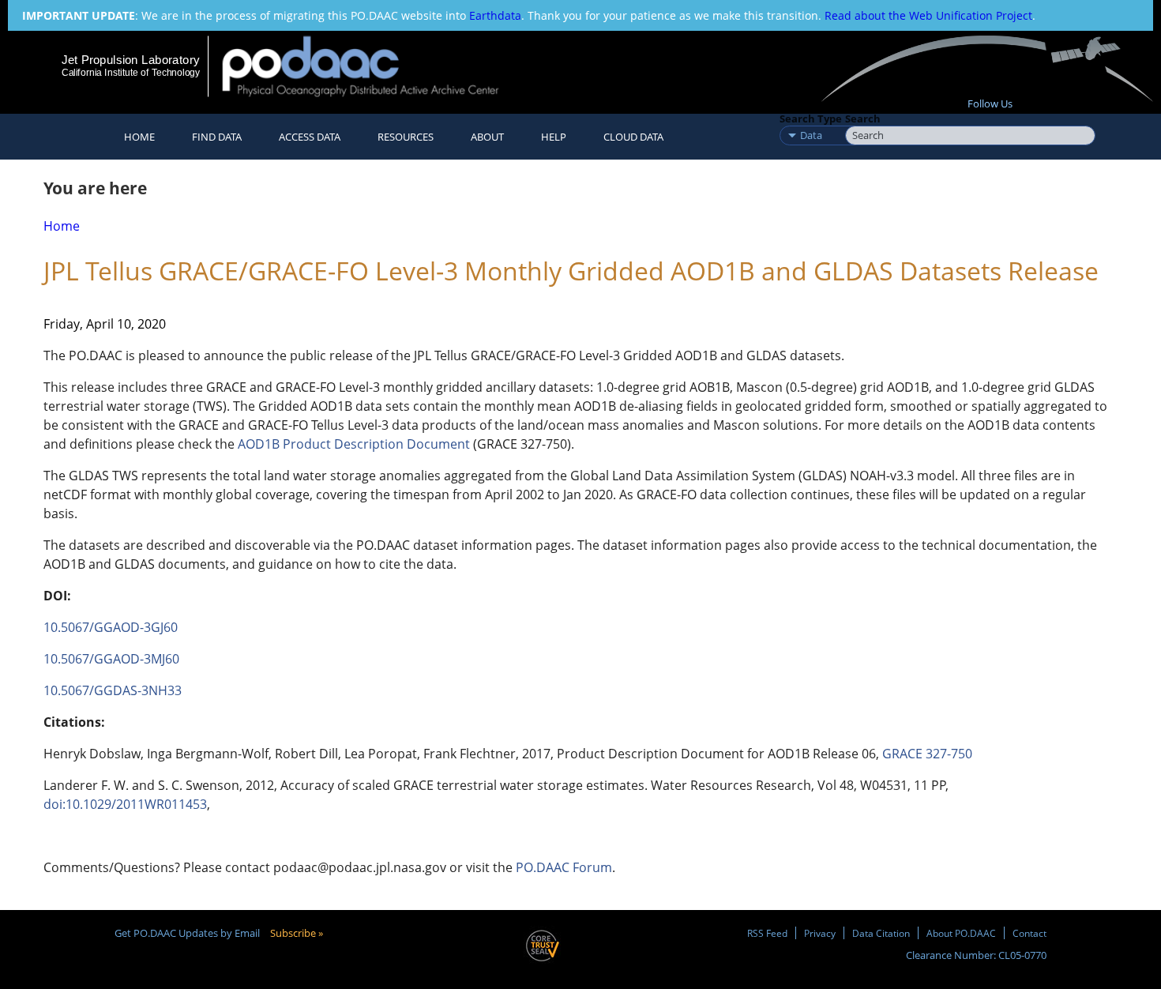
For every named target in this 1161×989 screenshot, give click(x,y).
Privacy (820, 933)
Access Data (309, 137)
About (487, 137)
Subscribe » (296, 933)
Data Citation (881, 933)
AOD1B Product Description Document (354, 444)
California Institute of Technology (131, 72)
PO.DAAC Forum (564, 867)
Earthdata (495, 15)
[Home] (374, 66)
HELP (553, 137)
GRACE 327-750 (928, 753)
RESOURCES (406, 137)
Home (139, 137)
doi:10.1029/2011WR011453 (125, 804)
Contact (1029, 933)
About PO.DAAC (961, 933)
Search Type (811, 118)
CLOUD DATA (633, 137)
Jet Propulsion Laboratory (130, 59)
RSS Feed (767, 933)
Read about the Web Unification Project (928, 15)
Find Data (217, 137)
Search (863, 118)
